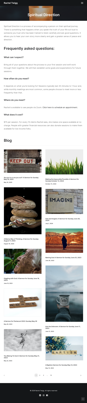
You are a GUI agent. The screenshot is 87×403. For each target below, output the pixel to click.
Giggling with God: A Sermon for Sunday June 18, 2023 (21, 279)
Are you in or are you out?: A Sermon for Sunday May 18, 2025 (21, 178)
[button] (82, 3)
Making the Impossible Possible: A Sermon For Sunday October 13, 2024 (62, 180)
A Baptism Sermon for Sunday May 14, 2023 (61, 365)
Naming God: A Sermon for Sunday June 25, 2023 (63, 257)
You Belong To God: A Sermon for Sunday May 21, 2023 (21, 357)
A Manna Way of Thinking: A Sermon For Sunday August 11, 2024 (21, 240)
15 (51, 375)
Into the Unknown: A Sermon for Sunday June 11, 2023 (62, 327)
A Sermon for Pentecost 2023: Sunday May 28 (20, 321)
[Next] (80, 376)
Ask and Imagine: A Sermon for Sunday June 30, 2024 (62, 219)
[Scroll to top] (83, 399)
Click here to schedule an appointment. (60, 107)
